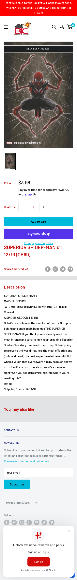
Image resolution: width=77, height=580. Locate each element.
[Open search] (54, 27)
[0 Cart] (69, 27)
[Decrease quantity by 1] (23, 207)
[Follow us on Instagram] (21, 522)
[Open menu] (6, 27)
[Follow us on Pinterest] (29, 522)
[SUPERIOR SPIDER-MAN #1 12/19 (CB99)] (10, 161)
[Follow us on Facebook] (6, 522)
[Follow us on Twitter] (14, 522)
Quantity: (10, 207)
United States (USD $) (18, 502)
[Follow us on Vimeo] (51, 522)
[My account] (62, 27)
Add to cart (38, 221)
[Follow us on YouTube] (36, 522)
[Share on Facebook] (48, 269)
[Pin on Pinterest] (55, 269)
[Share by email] (70, 269)
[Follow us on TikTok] (44, 522)
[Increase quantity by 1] (43, 207)
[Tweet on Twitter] (63, 269)
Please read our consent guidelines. (27, 461)
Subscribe (17, 484)
